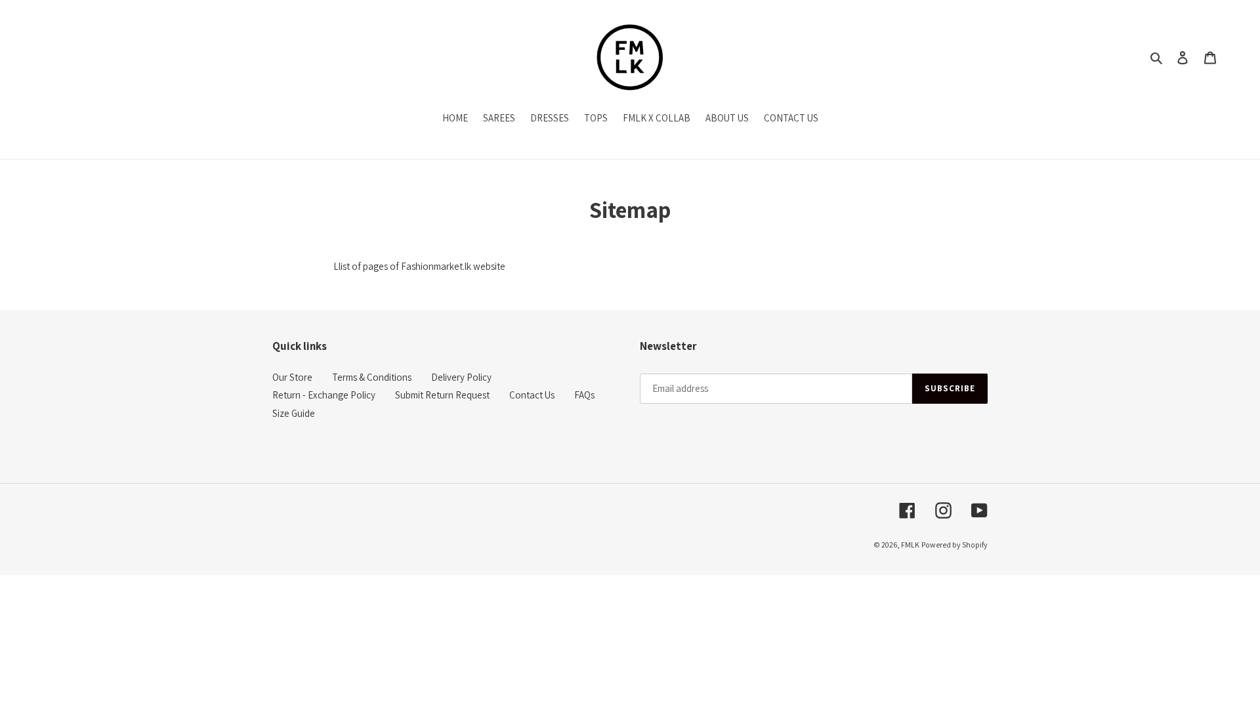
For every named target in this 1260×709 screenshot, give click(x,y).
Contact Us (532, 395)
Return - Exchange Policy (323, 395)
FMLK (910, 544)
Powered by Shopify (954, 544)
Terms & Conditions (371, 377)
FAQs (584, 395)
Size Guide (293, 413)
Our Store (292, 377)
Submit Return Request (442, 395)
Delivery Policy (461, 377)
